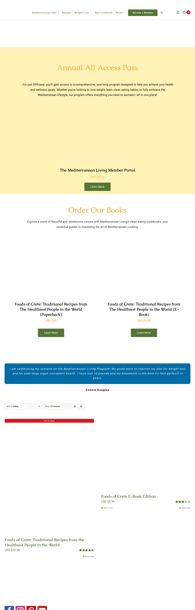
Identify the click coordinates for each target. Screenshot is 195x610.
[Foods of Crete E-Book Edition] (145, 454)
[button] (161, 12)
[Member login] (178, 12)
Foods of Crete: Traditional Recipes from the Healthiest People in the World (44, 542)
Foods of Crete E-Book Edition (128, 496)
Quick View (89, 556)
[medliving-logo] (14, 3)
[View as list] (81, 406)
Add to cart (107, 508)
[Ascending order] (39, 406)
